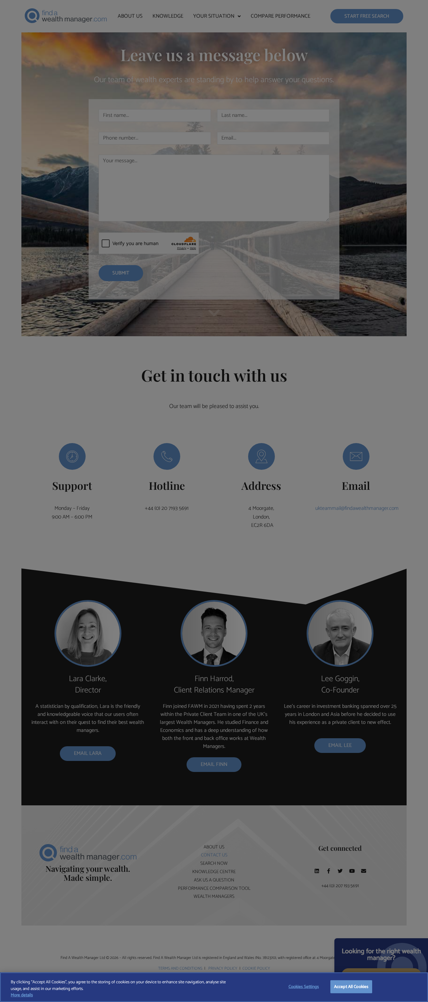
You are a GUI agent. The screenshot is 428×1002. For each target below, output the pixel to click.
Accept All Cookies (351, 986)
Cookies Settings (304, 986)
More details (22, 995)
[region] (214, 987)
